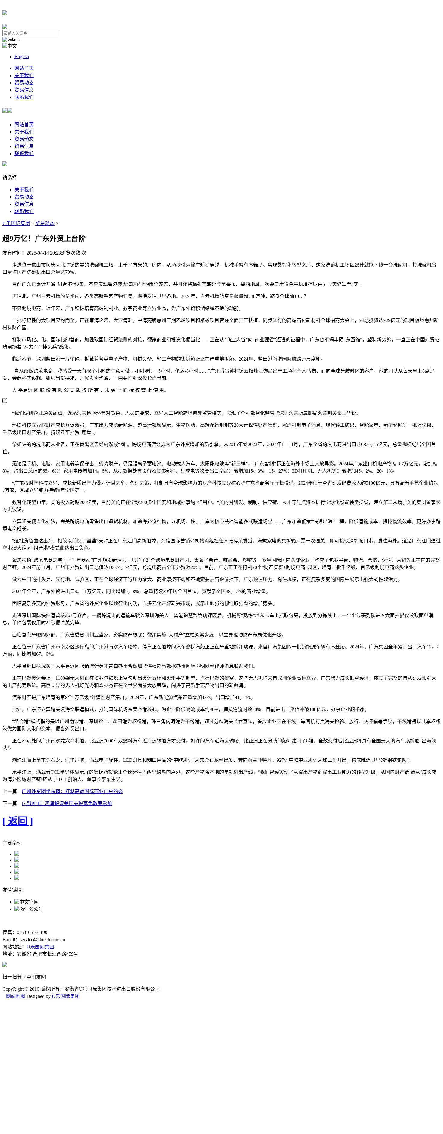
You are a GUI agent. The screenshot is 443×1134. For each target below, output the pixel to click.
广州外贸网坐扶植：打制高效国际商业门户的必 (72, 791)
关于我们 (24, 75)
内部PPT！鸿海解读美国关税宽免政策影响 (67, 803)
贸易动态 (24, 82)
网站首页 (24, 68)
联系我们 (24, 97)
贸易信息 (24, 89)
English (21, 56)
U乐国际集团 (16, 223)
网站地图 (15, 996)
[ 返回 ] (17, 821)
